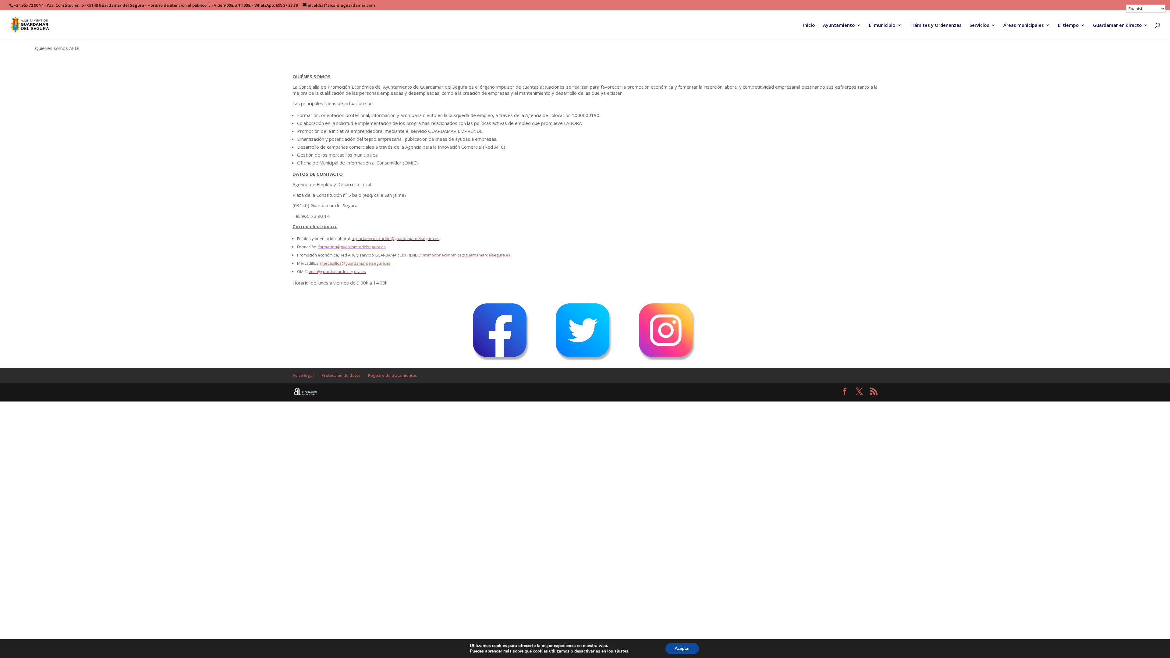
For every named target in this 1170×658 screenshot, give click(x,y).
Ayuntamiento (839, 25)
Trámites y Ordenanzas (935, 25)
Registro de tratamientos (392, 375)
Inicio (809, 25)
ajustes (621, 651)
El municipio (882, 25)
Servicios (979, 25)
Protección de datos (340, 375)
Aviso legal (303, 375)
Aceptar (682, 648)
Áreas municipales (1023, 25)
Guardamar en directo (1117, 25)
